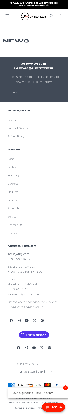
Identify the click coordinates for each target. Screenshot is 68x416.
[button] (7, 16)
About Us (13, 208)
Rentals (12, 167)
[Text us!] (53, 408)
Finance (12, 200)
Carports (13, 183)
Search (12, 120)
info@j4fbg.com (18, 254)
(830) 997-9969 (19, 259)
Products (13, 191)
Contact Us (15, 224)
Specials (13, 233)
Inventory (13, 175)
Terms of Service (18, 128)
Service (12, 216)
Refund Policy (16, 136)
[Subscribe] (56, 92)
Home (11, 158)
